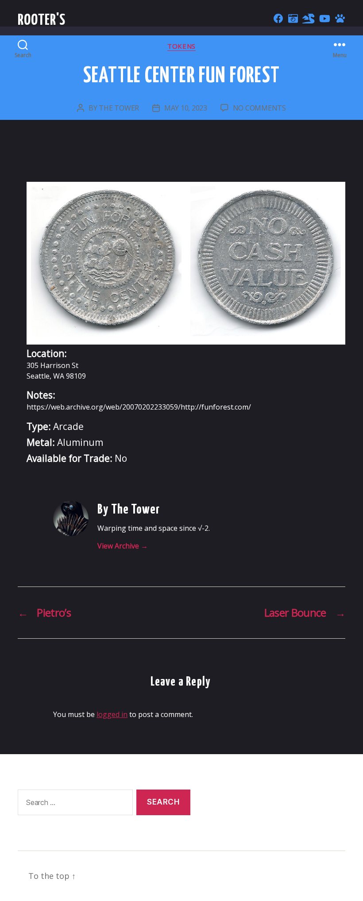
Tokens (181, 46)
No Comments (259, 108)
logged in (112, 714)
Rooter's (42, 20)
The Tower (119, 108)
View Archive (122, 546)
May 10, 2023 (185, 108)
